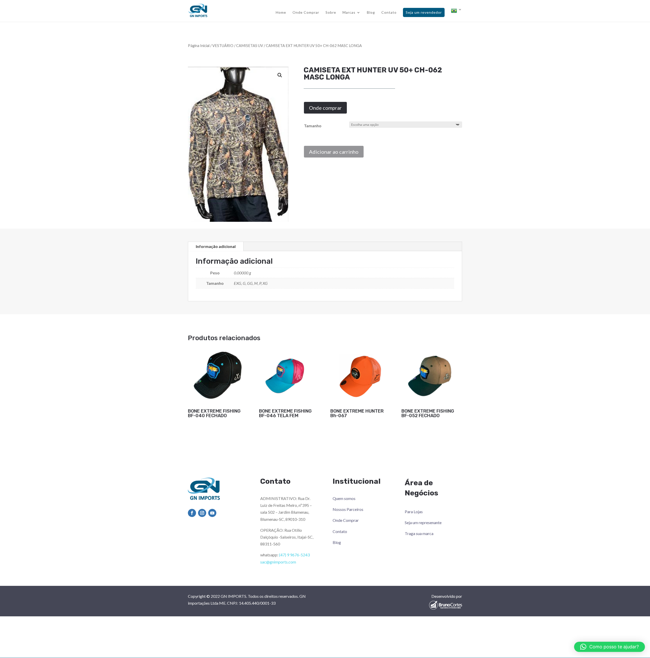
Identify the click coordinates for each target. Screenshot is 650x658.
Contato (389, 12)
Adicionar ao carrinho (334, 152)
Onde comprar (325, 108)
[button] (279, 75)
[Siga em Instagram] (202, 513)
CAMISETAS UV (249, 45)
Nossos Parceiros (348, 509)
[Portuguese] (456, 15)
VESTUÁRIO (222, 45)
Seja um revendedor (424, 12)
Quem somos (344, 498)
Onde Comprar (305, 12)
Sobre (331, 12)
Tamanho (312, 125)
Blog (371, 12)
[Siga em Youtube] (212, 513)
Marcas (349, 12)
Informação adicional (216, 246)
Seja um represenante (423, 522)
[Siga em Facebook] (192, 513)
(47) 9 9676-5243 (294, 554)
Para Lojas (414, 511)
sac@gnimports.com (278, 561)
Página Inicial (198, 45)
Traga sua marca (419, 533)
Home (281, 12)
